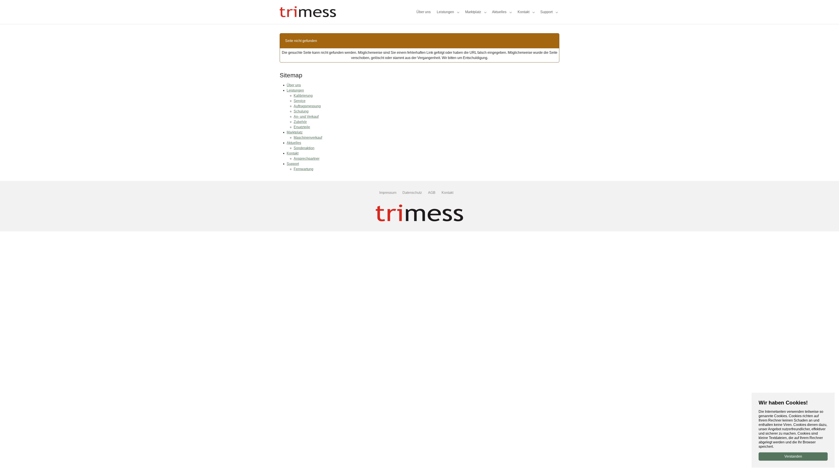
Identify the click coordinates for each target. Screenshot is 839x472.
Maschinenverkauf (308, 137)
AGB (431, 192)
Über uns (294, 85)
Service (299, 101)
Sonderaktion (304, 148)
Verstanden (793, 456)
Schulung (301, 111)
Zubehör (300, 122)
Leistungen (295, 90)
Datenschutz (412, 192)
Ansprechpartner (306, 158)
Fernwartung (303, 169)
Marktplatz (295, 132)
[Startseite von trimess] (308, 12)
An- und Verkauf (306, 116)
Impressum (387, 192)
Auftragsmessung (307, 106)
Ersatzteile (302, 127)
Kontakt (292, 153)
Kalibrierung (303, 95)
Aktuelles (294, 143)
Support (293, 164)
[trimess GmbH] (419, 213)
